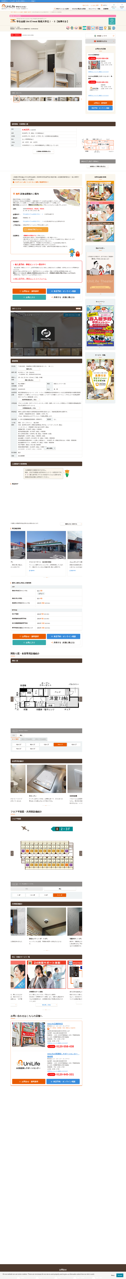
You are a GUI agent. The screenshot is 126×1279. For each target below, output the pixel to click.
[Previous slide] (11, 64)
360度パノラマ (102, 36)
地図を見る (29, 369)
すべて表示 (15, 739)
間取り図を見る (29, 380)
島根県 (25, 12)
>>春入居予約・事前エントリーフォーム (30, 279)
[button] (16, 98)
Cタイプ (46, 744)
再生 (14, 735)
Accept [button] (120, 1275)
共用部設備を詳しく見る (29, 408)
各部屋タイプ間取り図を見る (98, 166)
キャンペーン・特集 (94, 8)
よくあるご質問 (94, 5)
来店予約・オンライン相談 (65, 291)
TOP (12, 12)
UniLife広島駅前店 (93, 54)
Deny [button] (112, 1275)
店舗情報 (105, 8)
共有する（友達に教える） (65, 297)
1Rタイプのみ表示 (40, 739)
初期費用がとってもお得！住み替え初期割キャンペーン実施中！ (18, 1)
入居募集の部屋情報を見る (43, 151)
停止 (21, 735)
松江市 (29, 12)
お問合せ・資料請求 (30, 291)
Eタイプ (74, 744)
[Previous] (12, 553)
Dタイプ (60, 744)
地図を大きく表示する (71, 524)
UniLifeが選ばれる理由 (79, 8)
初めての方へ (86, 5)
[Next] (80, 553)
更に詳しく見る (46, 1005)
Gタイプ (32, 748)
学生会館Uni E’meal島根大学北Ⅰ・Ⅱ (33, 214)
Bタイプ (32, 744)
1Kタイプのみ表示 (27, 739)
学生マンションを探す (62, 8)
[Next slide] (80, 64)
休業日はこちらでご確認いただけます (98, 71)
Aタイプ (18, 744)
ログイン (105, 5)
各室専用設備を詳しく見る (29, 399)
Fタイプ (18, 748)
